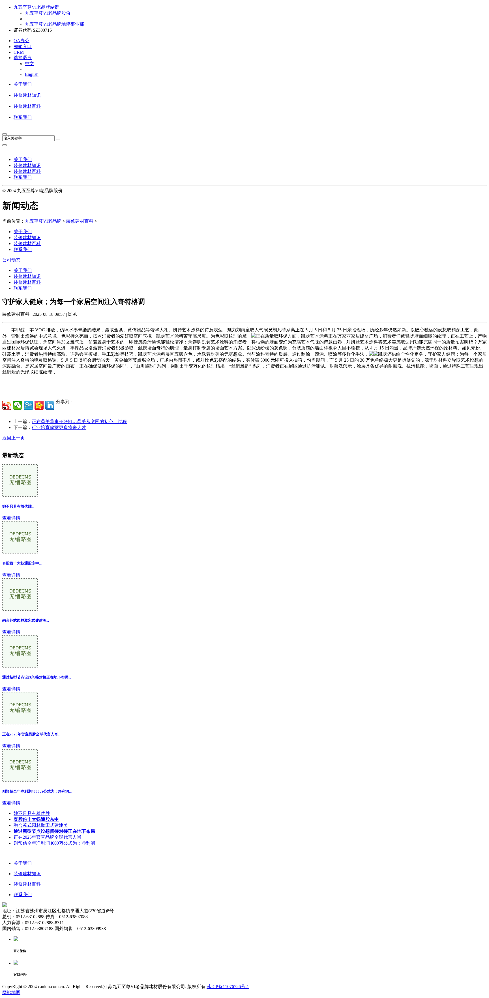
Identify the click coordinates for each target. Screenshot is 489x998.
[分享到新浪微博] (6, 405)
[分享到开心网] (39, 405)
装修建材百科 (27, 106)
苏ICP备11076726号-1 (228, 986)
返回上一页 (13, 437)
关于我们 (23, 84)
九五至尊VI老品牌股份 (47, 13)
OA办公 (21, 40)
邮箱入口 (23, 46)
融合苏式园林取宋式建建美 (41, 825)
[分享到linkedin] (49, 405)
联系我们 (23, 117)
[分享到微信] (17, 405)
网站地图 (11, 992)
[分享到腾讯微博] (28, 405)
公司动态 (11, 259)
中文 (29, 63)
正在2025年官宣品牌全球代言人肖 (48, 837)
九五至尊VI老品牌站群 (36, 7)
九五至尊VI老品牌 (43, 221)
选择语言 (23, 57)
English (31, 74)
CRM (19, 52)
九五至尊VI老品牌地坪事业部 (54, 24)
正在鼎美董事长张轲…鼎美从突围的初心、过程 (79, 421)
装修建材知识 (27, 95)
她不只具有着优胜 (32, 813)
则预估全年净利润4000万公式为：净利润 (54, 843)
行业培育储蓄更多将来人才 (59, 427)
